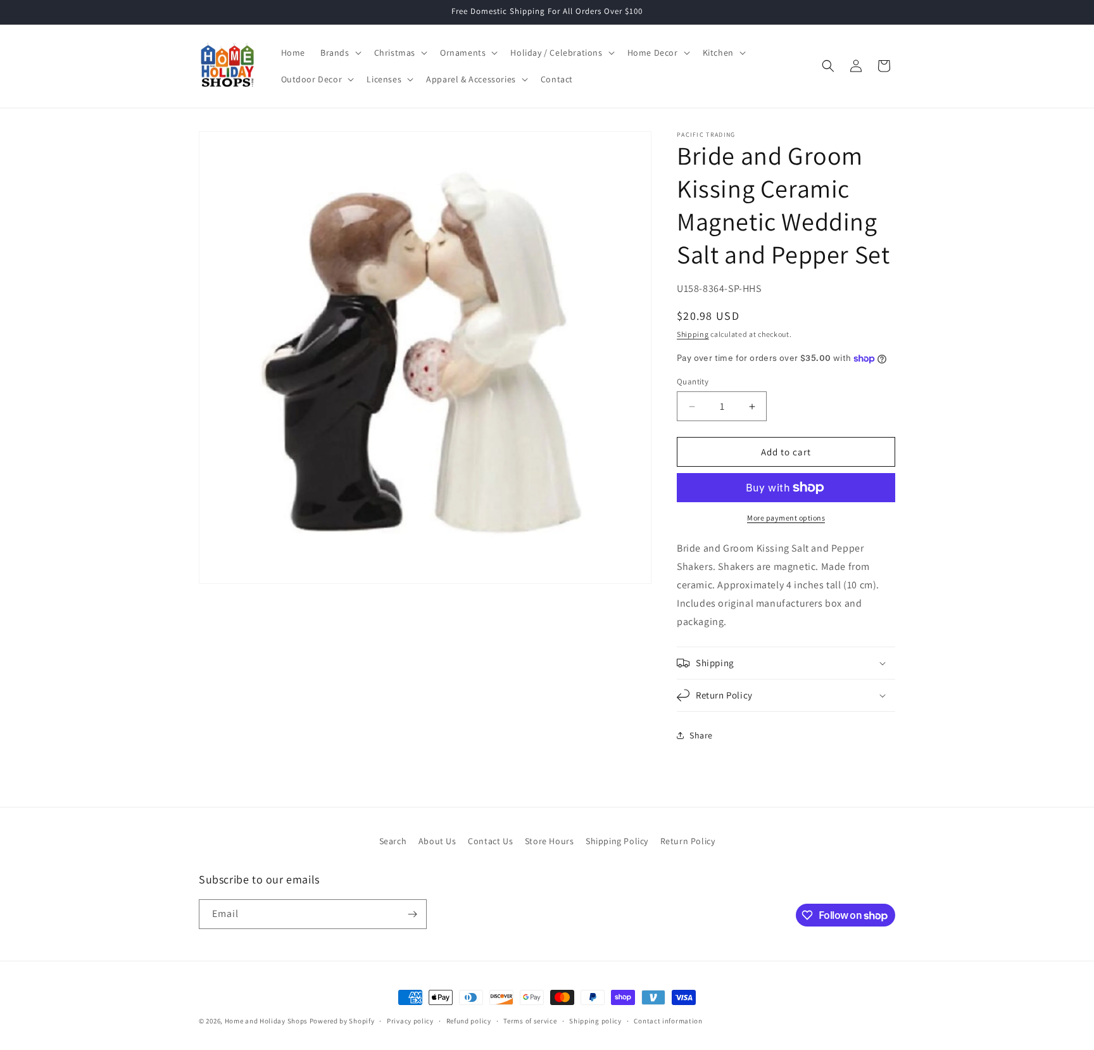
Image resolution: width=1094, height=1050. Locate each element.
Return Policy (687, 841)
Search (393, 841)
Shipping (693, 334)
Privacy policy (410, 1020)
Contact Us (490, 841)
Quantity (692, 381)
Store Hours (549, 841)
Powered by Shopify (342, 1020)
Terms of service (529, 1020)
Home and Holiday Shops (266, 1020)
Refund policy (468, 1020)
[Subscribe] (412, 914)
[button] (340, 52)
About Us (437, 841)
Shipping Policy (617, 841)
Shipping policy (595, 1020)
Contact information (668, 1020)
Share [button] (701, 735)
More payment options (786, 517)
